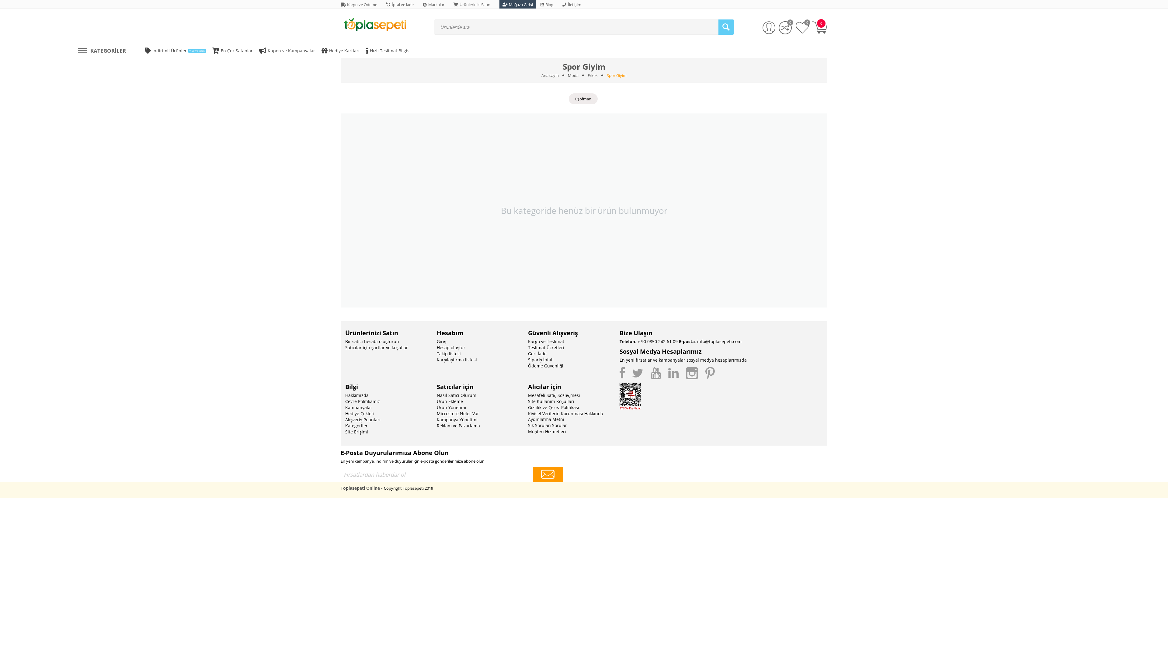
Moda (573, 75)
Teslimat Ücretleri (546, 347)
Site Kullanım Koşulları (551, 401)
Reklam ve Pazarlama (458, 426)
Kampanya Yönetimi (457, 419)
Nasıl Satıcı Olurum (456, 395)
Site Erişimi (356, 432)
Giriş (441, 341)
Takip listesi (449, 353)
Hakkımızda (357, 395)
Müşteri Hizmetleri (547, 431)
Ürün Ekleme (450, 401)
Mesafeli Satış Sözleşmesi (554, 395)
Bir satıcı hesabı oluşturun (372, 341)
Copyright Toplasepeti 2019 (408, 488)
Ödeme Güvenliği (545, 366)
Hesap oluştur (451, 347)
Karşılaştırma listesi (457, 360)
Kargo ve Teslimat (546, 341)
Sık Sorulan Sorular (547, 425)
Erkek (593, 75)
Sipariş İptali (541, 360)
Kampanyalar (358, 407)
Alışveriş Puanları (363, 419)
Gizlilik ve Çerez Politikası (553, 407)
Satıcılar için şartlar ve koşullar (376, 347)
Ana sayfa (550, 75)
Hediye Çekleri (359, 413)
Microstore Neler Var (458, 413)
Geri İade (537, 353)
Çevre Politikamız (362, 401)
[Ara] (726, 27)
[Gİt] (548, 474)
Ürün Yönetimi (451, 407)
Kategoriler (356, 426)
